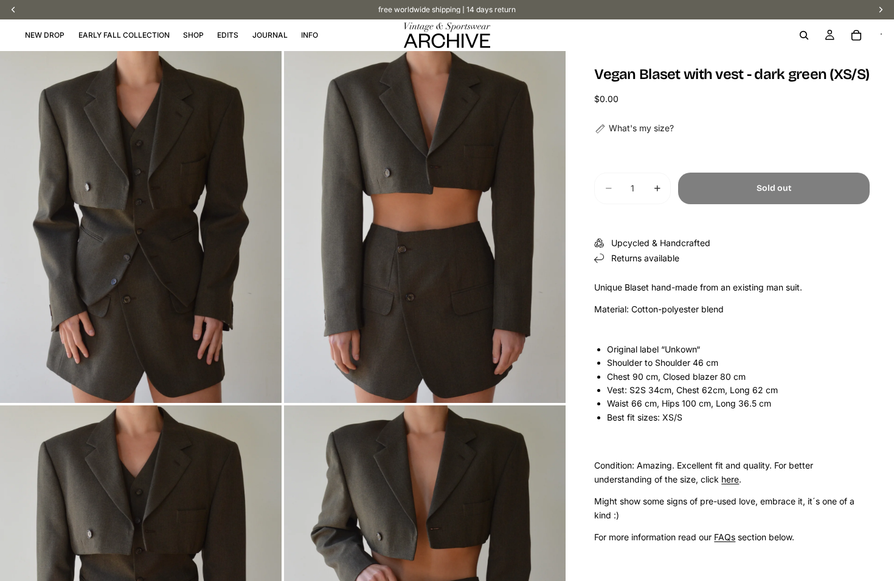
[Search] (804, 35)
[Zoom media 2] (425, 227)
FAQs (724, 537)
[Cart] (856, 35)
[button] (634, 128)
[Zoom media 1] (141, 227)
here (730, 479)
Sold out (774, 188)
